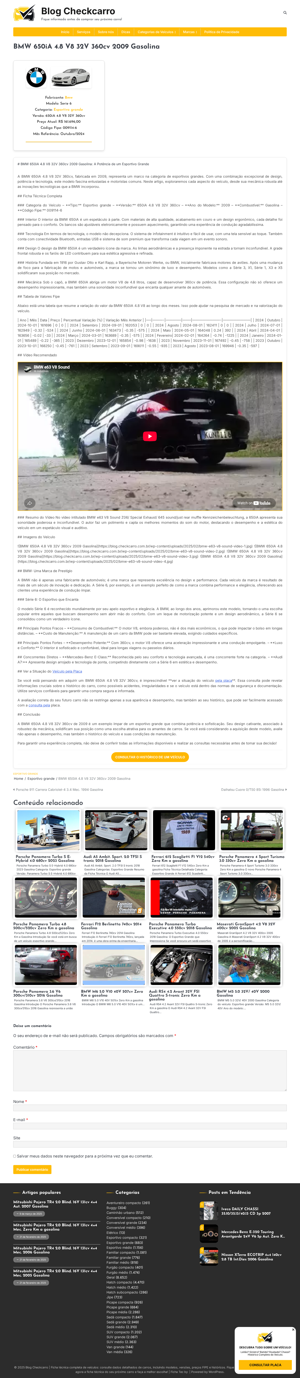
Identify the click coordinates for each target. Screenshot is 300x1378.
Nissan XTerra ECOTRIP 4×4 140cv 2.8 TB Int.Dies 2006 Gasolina (251, 1236)
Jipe (110, 1297)
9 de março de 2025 (31, 1213)
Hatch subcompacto (122, 1292)
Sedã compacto (119, 1317)
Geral (111, 1277)
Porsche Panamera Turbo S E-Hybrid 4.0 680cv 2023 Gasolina (45, 859)
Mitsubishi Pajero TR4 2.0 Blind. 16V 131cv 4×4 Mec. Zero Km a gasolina (55, 1227)
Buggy (112, 1208)
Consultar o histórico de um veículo (150, 757)
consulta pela (39, 705)
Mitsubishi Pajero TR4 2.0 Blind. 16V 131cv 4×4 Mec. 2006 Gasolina (55, 1251)
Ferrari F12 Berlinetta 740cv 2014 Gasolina (111, 926)
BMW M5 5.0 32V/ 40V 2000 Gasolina (243, 994)
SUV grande (116, 1337)
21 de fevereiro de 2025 (33, 1236)
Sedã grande (116, 1322)
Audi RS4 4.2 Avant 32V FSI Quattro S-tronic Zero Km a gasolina (175, 995)
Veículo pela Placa (67, 671)
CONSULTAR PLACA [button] (265, 1365)
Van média (115, 1352)
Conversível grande (122, 1223)
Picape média (117, 1312)
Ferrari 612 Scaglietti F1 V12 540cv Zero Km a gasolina (182, 859)
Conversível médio (121, 1227)
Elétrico (112, 1233)
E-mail (20, 1119)
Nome (20, 1101)
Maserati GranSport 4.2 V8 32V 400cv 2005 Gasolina (246, 926)
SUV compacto (118, 1332)
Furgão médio (117, 1272)
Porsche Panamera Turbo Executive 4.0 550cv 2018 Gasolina (180, 926)
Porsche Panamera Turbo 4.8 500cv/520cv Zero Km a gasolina (43, 926)
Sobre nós (106, 32)
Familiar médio (118, 1262)
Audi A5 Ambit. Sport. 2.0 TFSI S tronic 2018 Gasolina (112, 859)
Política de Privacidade (221, 32)
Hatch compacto (119, 1282)
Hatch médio (116, 1287)
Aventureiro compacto (124, 1203)
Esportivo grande (68, 109)
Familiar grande (119, 1257)
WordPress (216, 1372)
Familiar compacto (121, 1252)
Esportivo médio (119, 1247)
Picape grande (118, 1307)
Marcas (189, 32)
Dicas (125, 32)
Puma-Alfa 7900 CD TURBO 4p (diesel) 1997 (248, 1259)
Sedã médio (116, 1327)
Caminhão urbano (121, 1213)
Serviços (83, 32)
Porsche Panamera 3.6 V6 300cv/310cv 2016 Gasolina (38, 994)
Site (16, 1138)
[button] (293, 1329)
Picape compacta (120, 1302)
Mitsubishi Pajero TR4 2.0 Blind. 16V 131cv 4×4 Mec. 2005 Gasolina (55, 1273)
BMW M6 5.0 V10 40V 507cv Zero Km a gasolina (112, 994)
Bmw (69, 97)
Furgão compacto (120, 1267)
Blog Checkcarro (78, 11)
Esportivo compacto (122, 1237)
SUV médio (115, 1342)
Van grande (115, 1347)
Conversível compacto (124, 1218)
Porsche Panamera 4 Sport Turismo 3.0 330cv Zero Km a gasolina (251, 859)
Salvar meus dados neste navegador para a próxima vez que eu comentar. (85, 1156)
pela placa (223, 680)
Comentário (25, 1047)
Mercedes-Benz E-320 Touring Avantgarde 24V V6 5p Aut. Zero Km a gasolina (253, 1213)
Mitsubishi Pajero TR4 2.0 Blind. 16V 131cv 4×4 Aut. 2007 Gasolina (55, 1204)
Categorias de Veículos (155, 32)
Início (65, 32)
